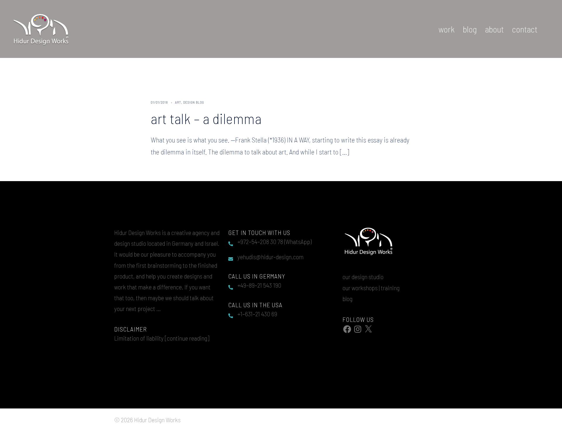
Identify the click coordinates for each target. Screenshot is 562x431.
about (494, 29)
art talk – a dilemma (206, 118)
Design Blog (193, 102)
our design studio (362, 276)
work (446, 29)
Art (178, 102)
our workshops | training (371, 287)
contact (524, 29)
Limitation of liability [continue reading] (161, 338)
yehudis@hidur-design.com (270, 256)
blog (470, 29)
